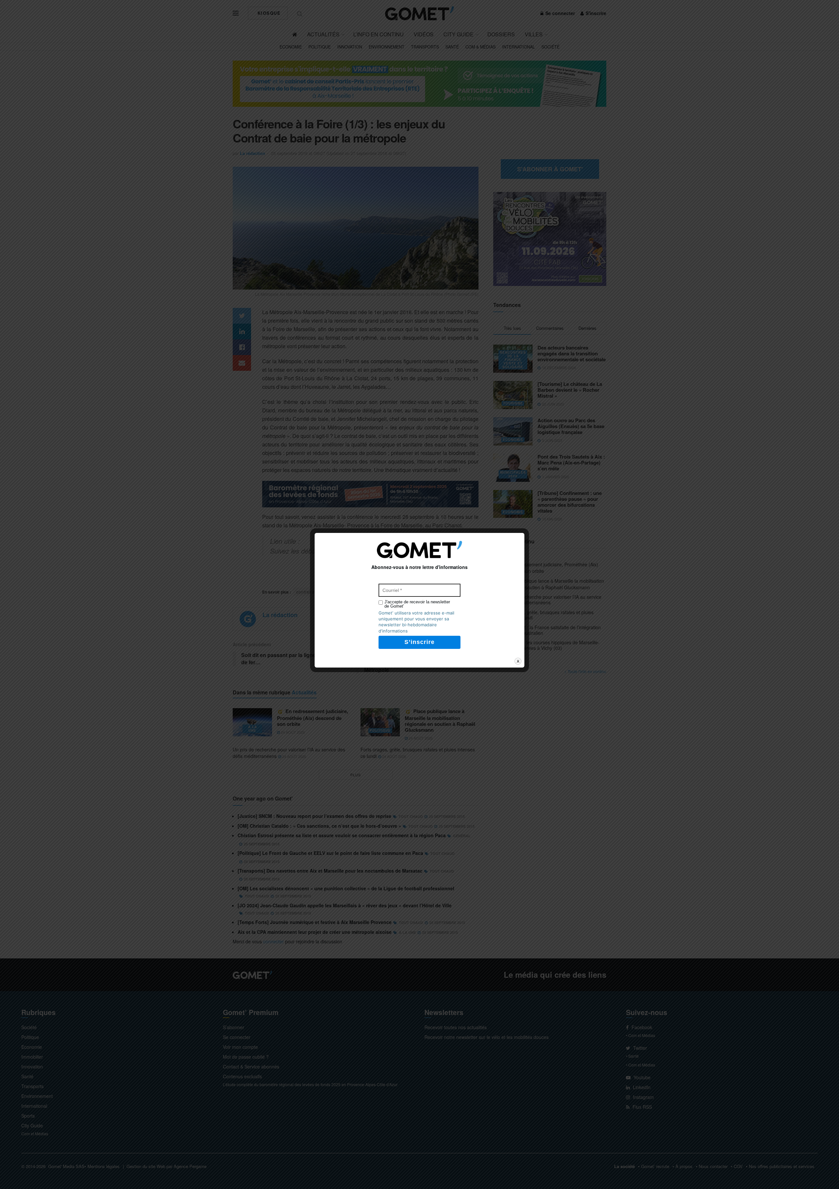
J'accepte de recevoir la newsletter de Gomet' (417, 604)
